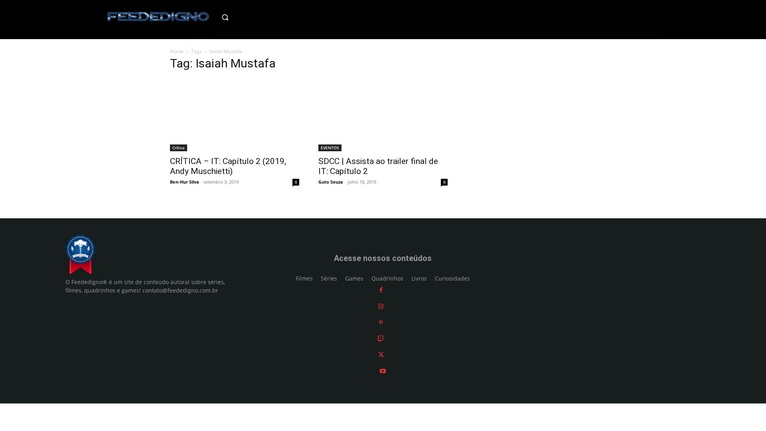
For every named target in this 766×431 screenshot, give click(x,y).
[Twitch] (381, 338)
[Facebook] (381, 290)
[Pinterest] (381, 322)
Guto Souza (330, 182)
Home (177, 51)
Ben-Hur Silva (184, 182)
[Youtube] (383, 371)
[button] (242, 17)
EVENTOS (330, 147)
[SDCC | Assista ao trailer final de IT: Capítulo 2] (383, 115)
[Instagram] (380, 306)
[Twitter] (381, 354)
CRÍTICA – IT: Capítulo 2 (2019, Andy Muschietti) (228, 166)
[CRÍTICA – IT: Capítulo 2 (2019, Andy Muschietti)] (234, 115)
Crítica (178, 147)
